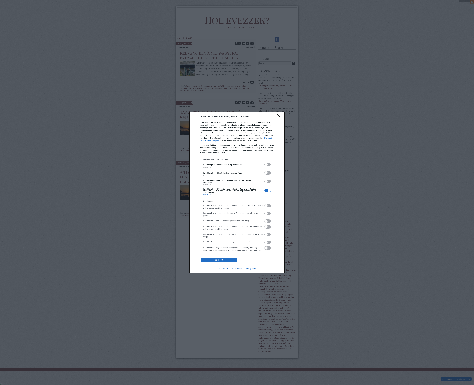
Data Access (237, 269)
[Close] (279, 116)
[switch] (267, 164)
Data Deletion (223, 269)
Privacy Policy (251, 269)
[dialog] (237, 192)
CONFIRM (219, 260)
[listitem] (237, 159)
